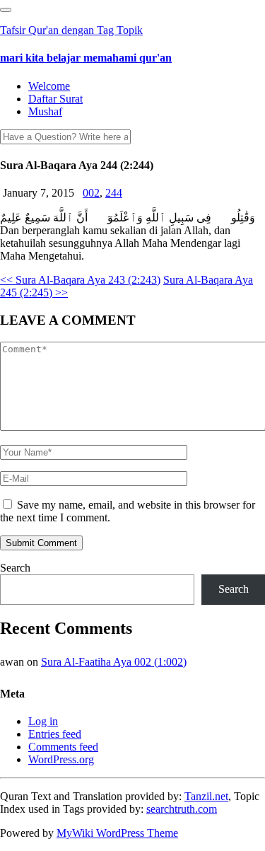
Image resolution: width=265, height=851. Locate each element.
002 (91, 193)
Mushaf (45, 111)
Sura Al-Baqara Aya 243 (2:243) (80, 280)
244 (113, 193)
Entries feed (54, 734)
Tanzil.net (206, 796)
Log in (43, 721)
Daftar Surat (55, 99)
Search (15, 568)
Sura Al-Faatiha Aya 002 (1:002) (114, 662)
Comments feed (63, 747)
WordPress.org (61, 759)
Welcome (49, 86)
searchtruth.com (181, 809)
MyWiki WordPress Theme (117, 833)
